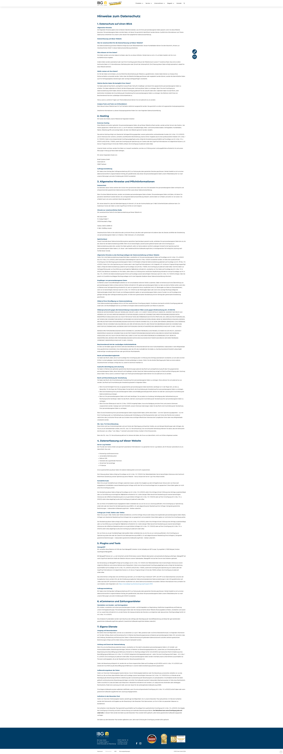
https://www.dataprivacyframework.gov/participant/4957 (136, 584)
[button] (184, 3)
